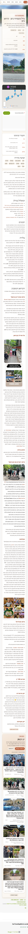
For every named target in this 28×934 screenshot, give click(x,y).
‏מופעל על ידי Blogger (13, 932)
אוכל (23, 166)
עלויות (6, 160)
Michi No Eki (22, 498)
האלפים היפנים (15, 207)
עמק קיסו (8, 207)
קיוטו (22, 213)
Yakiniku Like (20, 663)
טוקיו (22, 203)
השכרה (17, 163)
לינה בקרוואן (11, 163)
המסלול (11, 160)
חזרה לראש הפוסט (14, 729)
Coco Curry (20, 671)
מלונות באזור (17, 160)
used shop (19, 446)
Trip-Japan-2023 (15, 899)
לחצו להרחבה (6, 113)
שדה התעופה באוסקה (11, 217)
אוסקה (21, 211)
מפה (23, 160)
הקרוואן (22, 163)
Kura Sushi (20, 648)
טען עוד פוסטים (14, 895)
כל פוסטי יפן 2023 (20, 748)
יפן (24, 899)
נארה (22, 215)
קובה (21, 209)
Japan (21, 899)
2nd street (8, 430)
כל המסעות (11, 748)
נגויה (4, 207)
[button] (25, 908)
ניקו (10, 205)
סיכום (19, 166)
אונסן (6, 163)
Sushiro (15, 648)
